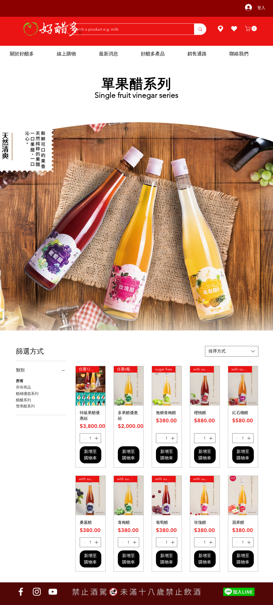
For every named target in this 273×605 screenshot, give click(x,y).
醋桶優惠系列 (27, 393)
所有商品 (23, 387)
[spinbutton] (90, 438)
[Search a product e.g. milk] (200, 29)
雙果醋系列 (25, 406)
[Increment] (97, 438)
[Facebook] (20, 591)
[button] (251, 28)
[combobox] (231, 351)
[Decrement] (84, 438)
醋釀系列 (23, 400)
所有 (19, 380)
